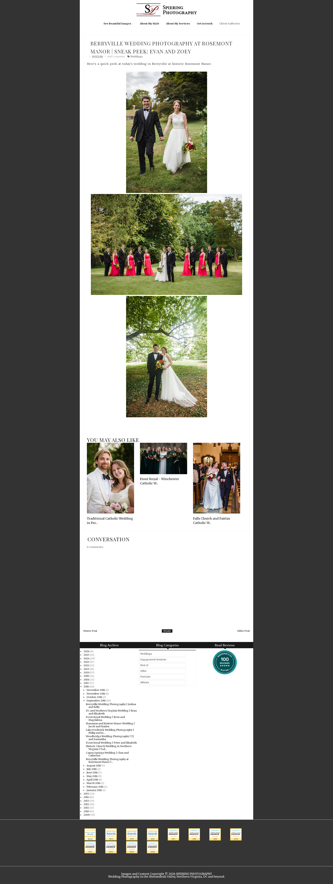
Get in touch (204, 23)
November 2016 (96, 693)
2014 (86, 797)
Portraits (145, 676)
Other (143, 671)
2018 (87, 679)
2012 (86, 804)
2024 (87, 658)
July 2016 (92, 769)
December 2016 (96, 690)
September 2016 (96, 700)
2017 (86, 683)
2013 (86, 800)
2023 (87, 661)
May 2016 (92, 776)
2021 (87, 669)
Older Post (243, 630)
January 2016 (95, 790)
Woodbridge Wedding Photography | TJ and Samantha (110, 738)
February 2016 (95, 786)
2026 (87, 651)
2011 (86, 807)
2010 (86, 811)
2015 (87, 793)
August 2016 (94, 765)
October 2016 (95, 697)
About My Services (178, 23)
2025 (87, 654)
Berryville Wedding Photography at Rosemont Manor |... (107, 761)
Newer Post (90, 630)
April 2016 (93, 779)
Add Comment (116, 56)
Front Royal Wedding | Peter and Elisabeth (111, 742)
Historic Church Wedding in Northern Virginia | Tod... (108, 748)
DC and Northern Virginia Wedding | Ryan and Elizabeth (111, 712)
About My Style (149, 23)
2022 (87, 665)
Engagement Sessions (153, 659)
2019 (86, 676)
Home (167, 630)
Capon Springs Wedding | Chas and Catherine (107, 754)
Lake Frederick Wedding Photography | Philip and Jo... (110, 731)
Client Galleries (229, 23)
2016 (86, 686)
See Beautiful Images (117, 23)
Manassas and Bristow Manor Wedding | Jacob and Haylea (110, 725)
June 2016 (92, 772)
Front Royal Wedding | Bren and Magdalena (105, 718)
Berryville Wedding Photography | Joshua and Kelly (111, 706)
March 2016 (94, 783)
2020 (87, 672)
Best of (144, 665)
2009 (87, 814)
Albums (144, 682)
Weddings (136, 56)
